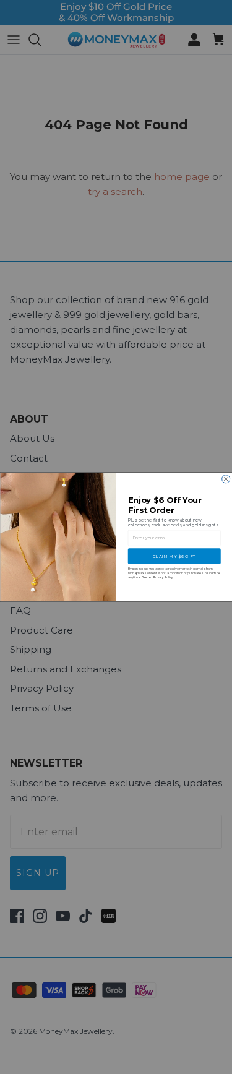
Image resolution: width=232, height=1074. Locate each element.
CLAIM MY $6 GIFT (173, 556)
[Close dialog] (225, 479)
